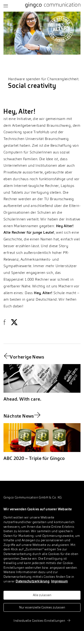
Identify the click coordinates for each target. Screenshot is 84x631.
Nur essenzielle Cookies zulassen (42, 607)
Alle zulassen (42, 595)
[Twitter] (14, 322)
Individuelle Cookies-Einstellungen (39, 620)
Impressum (59, 581)
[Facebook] (6, 322)
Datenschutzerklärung (32, 581)
